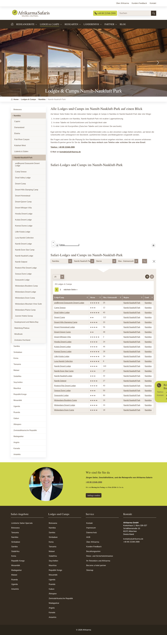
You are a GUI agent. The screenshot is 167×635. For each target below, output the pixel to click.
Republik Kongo (20, 394)
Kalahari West (20, 145)
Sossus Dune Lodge (62, 391)
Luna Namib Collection (63, 361)
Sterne (92, 297)
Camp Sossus (60, 308)
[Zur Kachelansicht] (152, 277)
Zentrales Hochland (22, 340)
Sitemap (89, 570)
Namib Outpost (60, 381)
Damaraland (19, 127)
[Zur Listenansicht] (147, 277)
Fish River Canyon (21, 139)
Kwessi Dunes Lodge (62, 351)
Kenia (16, 358)
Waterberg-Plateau (21, 328)
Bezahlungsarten (93, 551)
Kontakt (89, 523)
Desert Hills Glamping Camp (65, 322)
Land (147, 297)
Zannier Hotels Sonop (24, 316)
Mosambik (18, 400)
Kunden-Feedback (94, 547)
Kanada (17, 448)
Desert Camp (59, 317)
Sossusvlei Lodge (61, 395)
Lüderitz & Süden (21, 151)
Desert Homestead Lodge (64, 327)
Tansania (17, 364)
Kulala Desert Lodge (62, 347)
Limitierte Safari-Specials (22, 523)
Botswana (18, 109)
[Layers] (153, 245)
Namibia (148, 303)
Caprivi (17, 121)
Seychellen (18, 382)
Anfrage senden (93, 495)
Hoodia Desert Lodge (62, 342)
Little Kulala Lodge (61, 356)
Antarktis (17, 454)
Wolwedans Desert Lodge (64, 405)
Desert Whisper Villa (62, 337)
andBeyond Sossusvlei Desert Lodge (69, 303)
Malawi (16, 370)
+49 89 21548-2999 (106, 13)
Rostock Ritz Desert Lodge (65, 386)
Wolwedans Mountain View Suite (28, 304)
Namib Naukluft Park (131, 303)
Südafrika (17, 376)
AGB (88, 537)
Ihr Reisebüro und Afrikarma (98, 561)
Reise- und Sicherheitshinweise (99, 556)
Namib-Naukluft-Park (23, 158)
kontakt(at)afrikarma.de (70, 152)
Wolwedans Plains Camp (25, 310)
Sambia (17, 346)
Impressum (91, 528)
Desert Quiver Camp (62, 332)
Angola (16, 442)
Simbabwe (18, 352)
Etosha (17, 133)
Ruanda (17, 412)
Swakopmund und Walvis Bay (26, 322)
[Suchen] (153, 13)
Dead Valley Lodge (62, 312)
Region (126, 297)
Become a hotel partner (96, 565)
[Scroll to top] (162, 630)
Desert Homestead (22, 196)
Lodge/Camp (59, 297)
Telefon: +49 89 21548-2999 (63, 147)
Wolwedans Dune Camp (64, 410)
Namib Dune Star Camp (64, 371)
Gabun (16, 418)
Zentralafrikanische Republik (25, 430)
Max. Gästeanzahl (110, 297)
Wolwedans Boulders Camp (65, 400)
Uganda (17, 406)
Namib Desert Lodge (62, 366)
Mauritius (17, 388)
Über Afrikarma (92, 542)
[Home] (13, 24)
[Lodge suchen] (144, 261)
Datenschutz (91, 532)
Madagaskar (19, 436)
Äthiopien (17, 424)
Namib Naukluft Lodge (63, 376)
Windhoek (18, 334)
